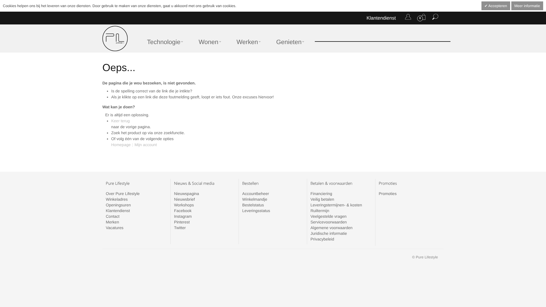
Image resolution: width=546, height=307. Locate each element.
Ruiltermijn (320, 210)
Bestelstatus (253, 205)
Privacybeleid (322, 239)
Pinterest (182, 222)
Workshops (184, 205)
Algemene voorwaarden (332, 227)
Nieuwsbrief (184, 199)
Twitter (180, 227)
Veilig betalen (322, 199)
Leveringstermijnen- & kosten (336, 205)
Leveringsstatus (256, 210)
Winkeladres (117, 199)
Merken (112, 222)
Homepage (121, 144)
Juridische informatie (329, 233)
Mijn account (146, 144)
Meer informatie (527, 6)
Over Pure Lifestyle (123, 193)
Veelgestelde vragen (329, 216)
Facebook (182, 210)
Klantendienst (381, 18)
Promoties (388, 193)
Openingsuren (118, 205)
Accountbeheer (255, 193)
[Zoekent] (435, 18)
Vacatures (114, 227)
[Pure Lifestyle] (115, 38)
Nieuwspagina (186, 193)
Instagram (183, 216)
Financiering (321, 193)
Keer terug (120, 121)
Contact (112, 216)
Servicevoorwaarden (329, 222)
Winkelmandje (254, 199)
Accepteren (497, 6)
